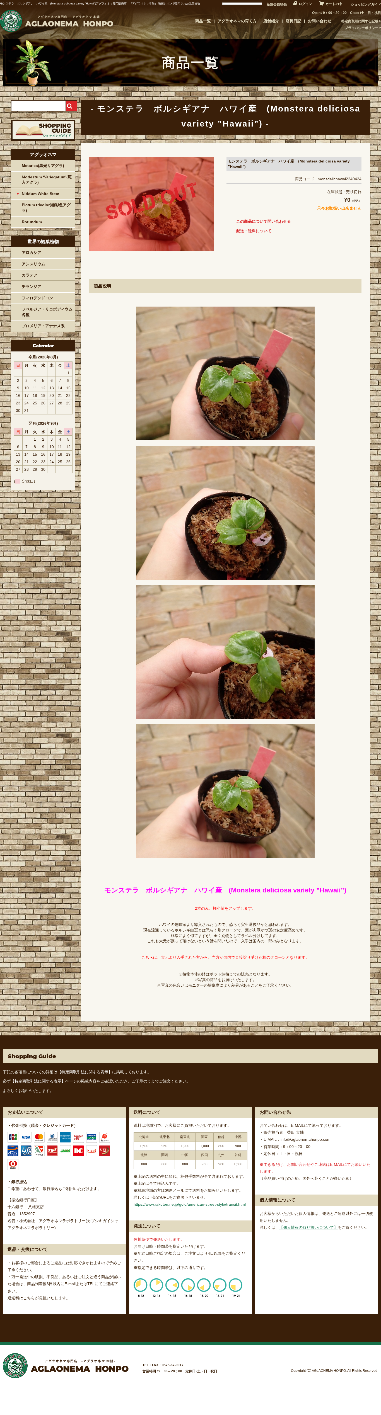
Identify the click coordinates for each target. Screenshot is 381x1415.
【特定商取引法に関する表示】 (84, 1072)
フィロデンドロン (37, 298)
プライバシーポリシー (361, 28)
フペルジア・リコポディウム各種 (47, 312)
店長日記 (293, 21)
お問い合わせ (319, 21)
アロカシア (31, 252)
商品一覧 (203, 21)
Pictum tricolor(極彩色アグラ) (46, 208)
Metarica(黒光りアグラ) (43, 165)
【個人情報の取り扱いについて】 (308, 1227)
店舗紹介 (271, 21)
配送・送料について (253, 231)
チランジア (31, 286)
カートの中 (333, 4)
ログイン (305, 4)
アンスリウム (33, 264)
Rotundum (32, 222)
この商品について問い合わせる (263, 221)
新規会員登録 (277, 4)
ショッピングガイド (366, 4)
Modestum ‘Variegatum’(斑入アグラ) (47, 180)
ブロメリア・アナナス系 (43, 326)
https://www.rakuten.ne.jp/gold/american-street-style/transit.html (190, 1204)
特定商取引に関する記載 (359, 21)
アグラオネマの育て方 (237, 21)
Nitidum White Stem (40, 193)
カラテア (29, 275)
